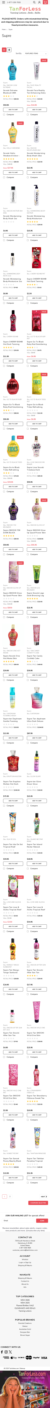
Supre (10, 30)
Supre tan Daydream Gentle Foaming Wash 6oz (12, 720)
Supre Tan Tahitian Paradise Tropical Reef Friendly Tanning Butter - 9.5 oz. (36, 1160)
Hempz (25, 1326)
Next (43, 1197)
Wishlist (25, 1259)
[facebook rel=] (1, 1352)
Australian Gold (25, 1329)
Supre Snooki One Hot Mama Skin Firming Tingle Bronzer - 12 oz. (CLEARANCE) (11, 657)
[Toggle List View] (9, 50)
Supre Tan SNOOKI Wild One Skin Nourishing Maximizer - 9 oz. (37, 1034)
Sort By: (19, 53)
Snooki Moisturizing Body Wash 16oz (36, 154)
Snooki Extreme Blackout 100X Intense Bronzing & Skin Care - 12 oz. (12, 91)
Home (4, 30)
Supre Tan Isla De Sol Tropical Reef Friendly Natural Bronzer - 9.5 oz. (13, 845)
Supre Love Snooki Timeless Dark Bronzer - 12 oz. (35, 468)
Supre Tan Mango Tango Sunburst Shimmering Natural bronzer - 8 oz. (12, 971)
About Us (25, 1284)
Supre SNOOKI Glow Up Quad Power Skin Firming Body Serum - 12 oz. (37, 531)
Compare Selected (38, 1203)
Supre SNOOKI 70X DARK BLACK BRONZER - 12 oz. (11, 531)
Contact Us (25, 1281)
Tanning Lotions (25, 1311)
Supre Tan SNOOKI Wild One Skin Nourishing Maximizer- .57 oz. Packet (11, 1097)
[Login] (39, 3)
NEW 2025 (25, 1303)
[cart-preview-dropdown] (45, 2)
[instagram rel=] (6, 1352)
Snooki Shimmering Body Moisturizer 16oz (36, 217)
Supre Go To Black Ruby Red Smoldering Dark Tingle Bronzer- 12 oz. (13, 406)
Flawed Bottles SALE (25, 1305)
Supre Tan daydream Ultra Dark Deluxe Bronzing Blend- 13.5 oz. (36, 720)
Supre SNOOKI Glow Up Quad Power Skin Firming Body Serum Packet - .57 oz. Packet (12, 594)
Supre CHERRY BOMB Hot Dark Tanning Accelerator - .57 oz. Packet (36, 280)
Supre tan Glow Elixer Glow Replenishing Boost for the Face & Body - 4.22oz (36, 783)
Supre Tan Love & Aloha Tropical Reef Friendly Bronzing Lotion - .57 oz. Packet (13, 908)
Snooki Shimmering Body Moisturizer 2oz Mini (12, 280)
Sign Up (28, 1262)
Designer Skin (25, 1332)
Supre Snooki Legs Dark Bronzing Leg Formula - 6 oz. (35, 594)
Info (25, 1287)
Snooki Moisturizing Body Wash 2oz (12, 217)
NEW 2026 (25, 1300)
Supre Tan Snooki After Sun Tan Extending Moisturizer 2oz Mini (13, 1034)
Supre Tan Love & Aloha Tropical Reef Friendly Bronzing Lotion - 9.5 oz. (36, 908)
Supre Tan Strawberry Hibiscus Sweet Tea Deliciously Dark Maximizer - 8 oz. (37, 1097)
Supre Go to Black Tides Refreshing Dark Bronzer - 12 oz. (12, 468)
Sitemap (22, 1368)
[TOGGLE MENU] (3, 2)
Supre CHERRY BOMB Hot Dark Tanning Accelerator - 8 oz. (13, 343)
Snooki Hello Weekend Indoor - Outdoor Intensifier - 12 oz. (12, 154)
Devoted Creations (25, 1323)
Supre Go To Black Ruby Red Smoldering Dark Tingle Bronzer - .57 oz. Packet (37, 343)
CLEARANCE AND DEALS (25, 1308)
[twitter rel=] (10, 1352)
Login (21, 1262)
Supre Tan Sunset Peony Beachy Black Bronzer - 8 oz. (12, 1160)
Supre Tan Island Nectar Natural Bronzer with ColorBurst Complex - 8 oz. (37, 845)
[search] (34, 3)
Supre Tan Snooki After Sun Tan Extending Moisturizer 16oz (37, 971)
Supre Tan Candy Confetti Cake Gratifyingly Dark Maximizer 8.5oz (34, 657)
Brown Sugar (25, 1335)
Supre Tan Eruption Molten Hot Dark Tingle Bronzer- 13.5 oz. (12, 783)
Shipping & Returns (25, 1265)
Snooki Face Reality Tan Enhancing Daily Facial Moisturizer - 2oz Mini (36, 91)
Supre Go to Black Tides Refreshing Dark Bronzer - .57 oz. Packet (37, 406)
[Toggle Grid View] (4, 50)
